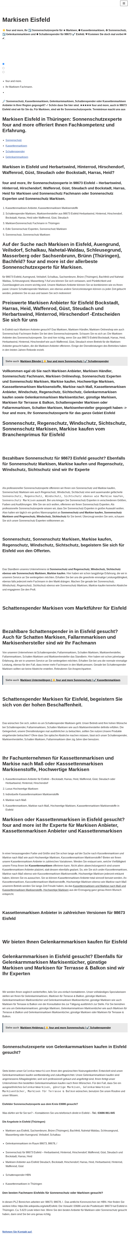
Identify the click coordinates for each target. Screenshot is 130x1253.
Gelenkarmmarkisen (17, 157)
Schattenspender (15, 151)
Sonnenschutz (14, 140)
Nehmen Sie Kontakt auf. (17, 1231)
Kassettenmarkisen (16, 145)
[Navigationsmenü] (124, 3)
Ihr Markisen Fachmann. (20, 86)
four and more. (14, 81)
